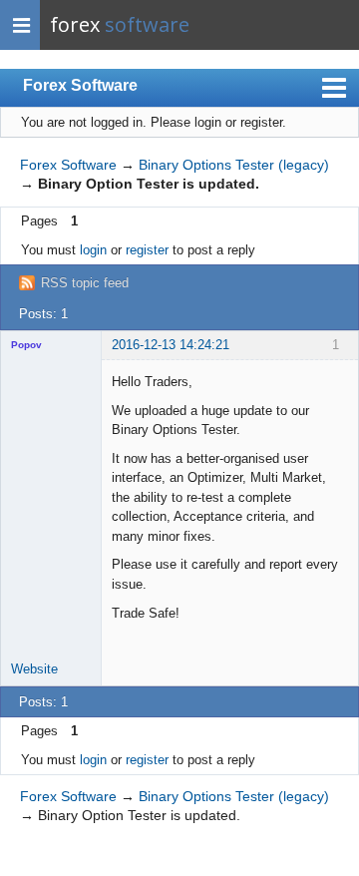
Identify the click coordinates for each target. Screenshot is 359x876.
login (93, 249)
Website (34, 668)
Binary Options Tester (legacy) (234, 165)
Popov (26, 344)
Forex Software (80, 85)
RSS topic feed (85, 282)
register (147, 249)
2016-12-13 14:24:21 (170, 344)
